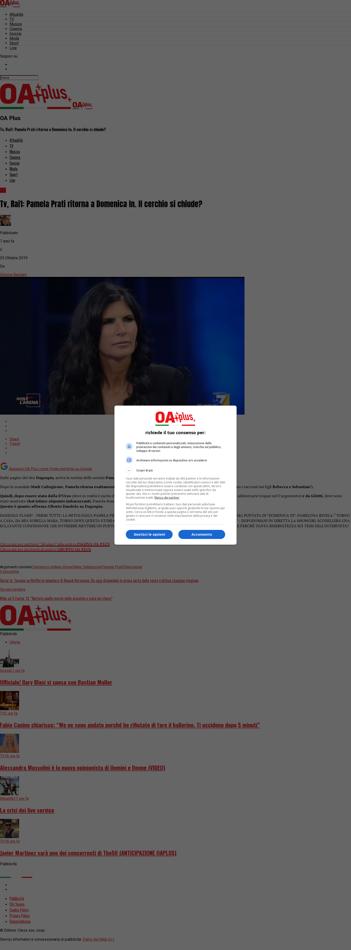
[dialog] (175, 475)
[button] (175, 470)
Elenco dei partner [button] (166, 498)
